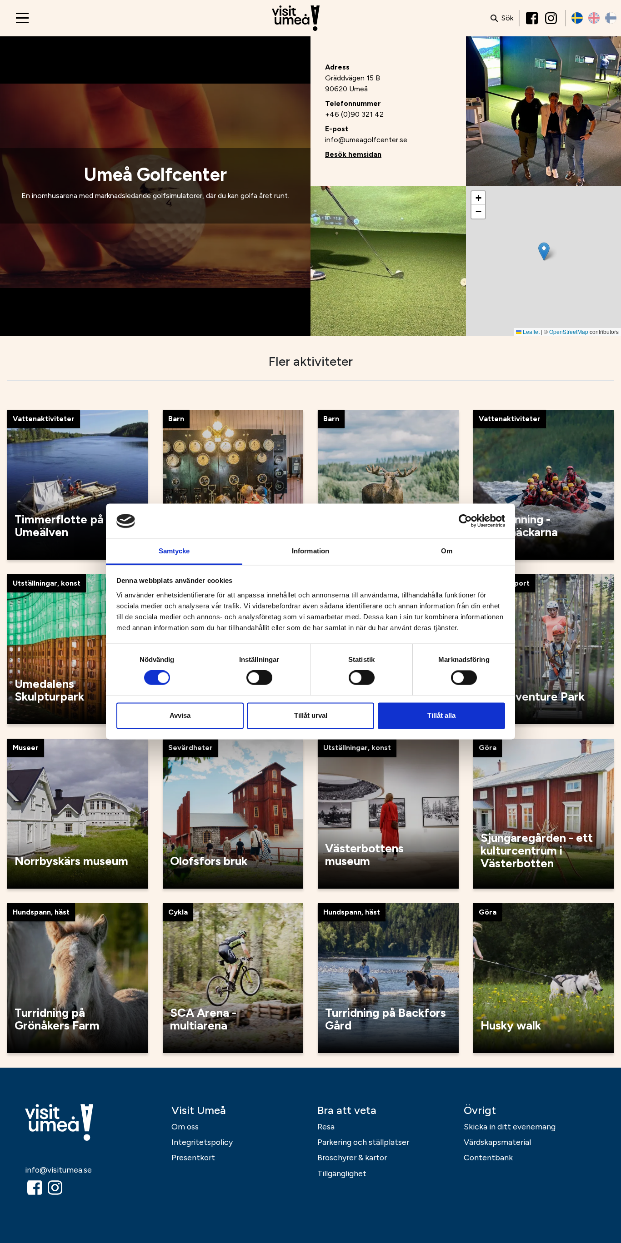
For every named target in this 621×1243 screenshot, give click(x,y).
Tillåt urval (310, 715)
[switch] (259, 678)
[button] (544, 251)
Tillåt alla (441, 715)
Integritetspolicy (202, 1142)
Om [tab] (446, 551)
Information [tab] (310, 551)
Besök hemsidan (353, 154)
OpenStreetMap (568, 331)
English (594, 18)
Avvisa (180, 715)
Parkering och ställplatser (363, 1142)
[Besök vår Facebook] (533, 18)
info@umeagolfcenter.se (366, 139)
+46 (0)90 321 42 (354, 114)
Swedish (577, 18)
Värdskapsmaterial (497, 1142)
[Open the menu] (22, 18)
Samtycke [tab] (174, 551)
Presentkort (193, 1157)
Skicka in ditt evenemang (510, 1126)
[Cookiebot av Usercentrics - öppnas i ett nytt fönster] (465, 521)
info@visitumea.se (58, 1169)
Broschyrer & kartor (352, 1157)
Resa (326, 1126)
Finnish (610, 18)
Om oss (185, 1126)
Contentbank (488, 1157)
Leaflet (530, 331)
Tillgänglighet (341, 1173)
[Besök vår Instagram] (552, 18)
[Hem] (296, 18)
